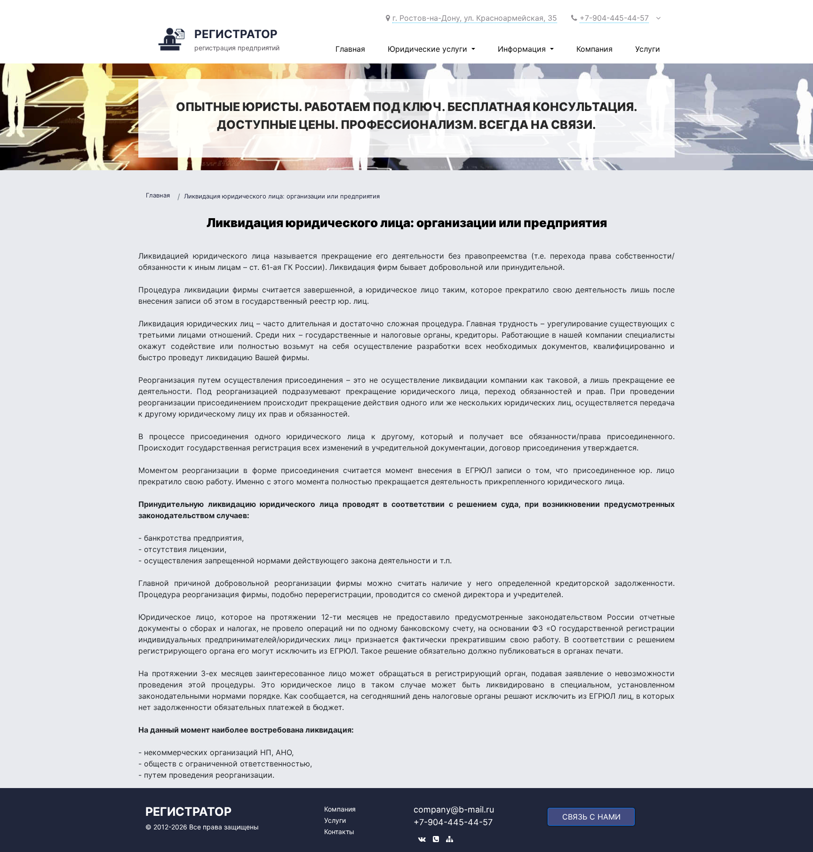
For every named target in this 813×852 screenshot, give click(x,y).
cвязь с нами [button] (591, 816)
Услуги (647, 49)
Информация (523, 49)
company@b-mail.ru (454, 809)
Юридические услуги (429, 49)
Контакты (339, 832)
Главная (350, 49)
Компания (594, 49)
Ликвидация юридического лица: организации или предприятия (282, 196)
